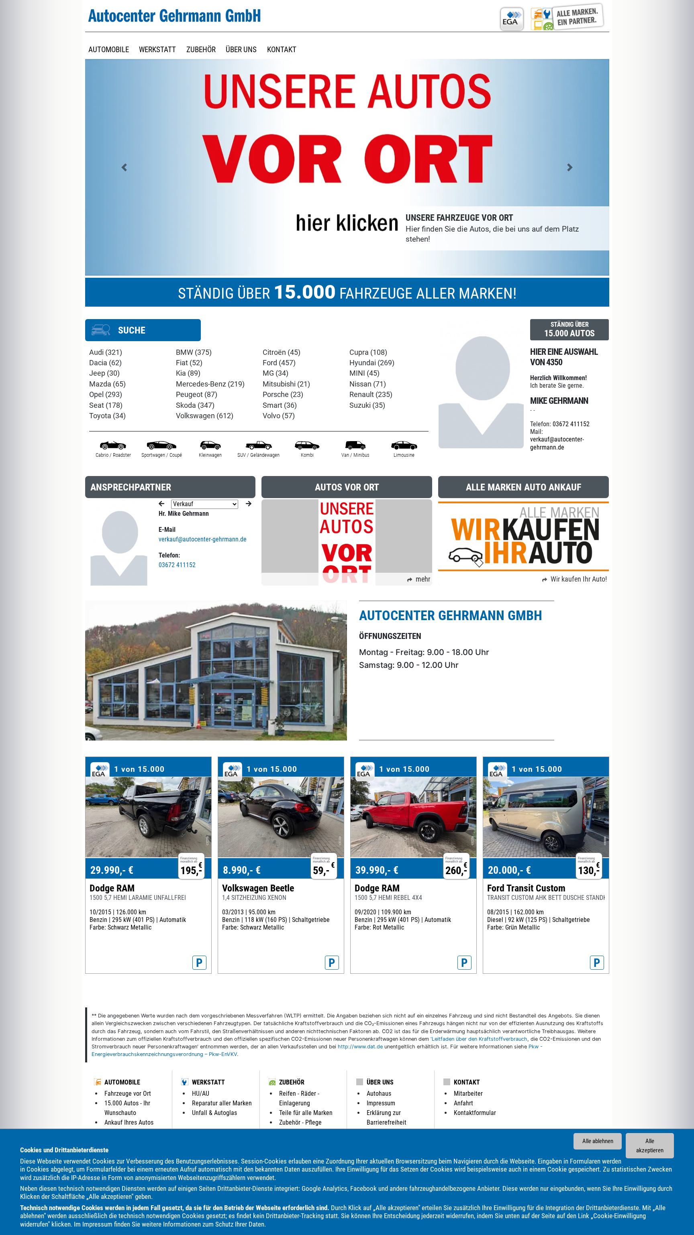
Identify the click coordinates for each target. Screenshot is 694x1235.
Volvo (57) (279, 416)
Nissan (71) (367, 384)
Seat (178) (105, 405)
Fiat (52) (189, 363)
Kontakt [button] (281, 49)
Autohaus (379, 1093)
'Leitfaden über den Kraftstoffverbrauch (479, 1039)
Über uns (380, 1082)
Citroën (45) (281, 352)
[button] (124, 167)
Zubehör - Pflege (300, 1122)
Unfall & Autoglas (214, 1113)
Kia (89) (188, 373)
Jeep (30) (104, 373)
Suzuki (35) (367, 405)
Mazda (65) (107, 384)
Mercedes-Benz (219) (210, 384)
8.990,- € (242, 870)
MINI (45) (364, 373)
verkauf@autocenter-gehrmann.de (557, 443)
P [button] (199, 963)
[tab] (143, 330)
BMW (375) (194, 352)
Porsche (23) (283, 395)
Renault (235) (370, 395)
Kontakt (467, 1082)
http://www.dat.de (360, 1047)
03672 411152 (571, 424)
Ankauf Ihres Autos (128, 1122)
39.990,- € (376, 870)
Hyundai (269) (371, 363)
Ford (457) (279, 363)
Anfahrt (463, 1103)
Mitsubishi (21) (286, 384)
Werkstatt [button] (157, 49)
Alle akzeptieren (649, 1145)
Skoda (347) (195, 405)
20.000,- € (509, 870)
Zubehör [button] (201, 49)
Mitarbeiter (468, 1093)
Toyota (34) (107, 416)
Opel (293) (105, 395)
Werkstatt (208, 1082)
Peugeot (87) (196, 395)
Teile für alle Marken (306, 1113)
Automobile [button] (108, 49)
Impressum (97, 1224)
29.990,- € (111, 870)
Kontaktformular (475, 1113)
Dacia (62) (105, 363)
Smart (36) (280, 405)
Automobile (122, 1082)
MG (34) (275, 373)
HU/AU (200, 1093)
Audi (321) (105, 352)
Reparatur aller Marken (222, 1103)
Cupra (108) (368, 352)
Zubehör (291, 1082)
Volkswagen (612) (204, 416)
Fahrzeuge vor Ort (127, 1093)
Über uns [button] (241, 49)
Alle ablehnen (597, 1141)
